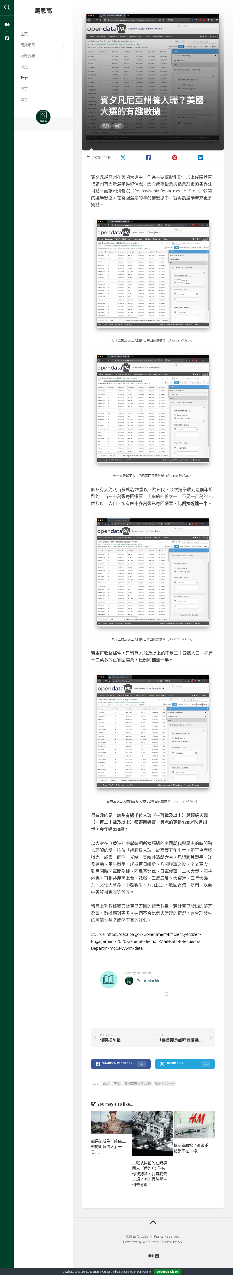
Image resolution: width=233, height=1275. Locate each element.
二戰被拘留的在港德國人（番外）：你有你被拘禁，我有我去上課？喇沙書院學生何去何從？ (149, 1174)
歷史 (24, 67)
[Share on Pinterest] (181, 157)
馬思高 (43, 11)
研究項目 (27, 45)
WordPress (151, 1242)
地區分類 (27, 56)
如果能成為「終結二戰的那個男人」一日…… (108, 1146)
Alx (180, 1242)
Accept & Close (167, 1271)
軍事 (24, 89)
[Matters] (7, 25)
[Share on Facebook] (155, 157)
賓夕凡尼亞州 (164, 1083)
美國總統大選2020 (137, 1083)
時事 (24, 100)
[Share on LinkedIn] (206, 157)
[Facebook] (7, 38)
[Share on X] (129, 157)
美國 (118, 126)
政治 (24, 78)
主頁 (24, 34)
